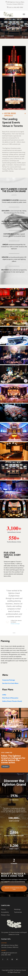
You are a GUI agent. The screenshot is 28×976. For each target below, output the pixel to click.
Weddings (17, 909)
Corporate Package (8, 680)
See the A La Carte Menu (10, 683)
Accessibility (5, 912)
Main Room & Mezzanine (10, 698)
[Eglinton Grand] (8, 14)
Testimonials (18, 912)
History (3, 909)
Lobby (4, 695)
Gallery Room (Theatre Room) (12, 701)
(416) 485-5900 (6, 955)
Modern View (5, 915)
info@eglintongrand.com (9, 953)
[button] (1, 609)
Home (3, 36)
